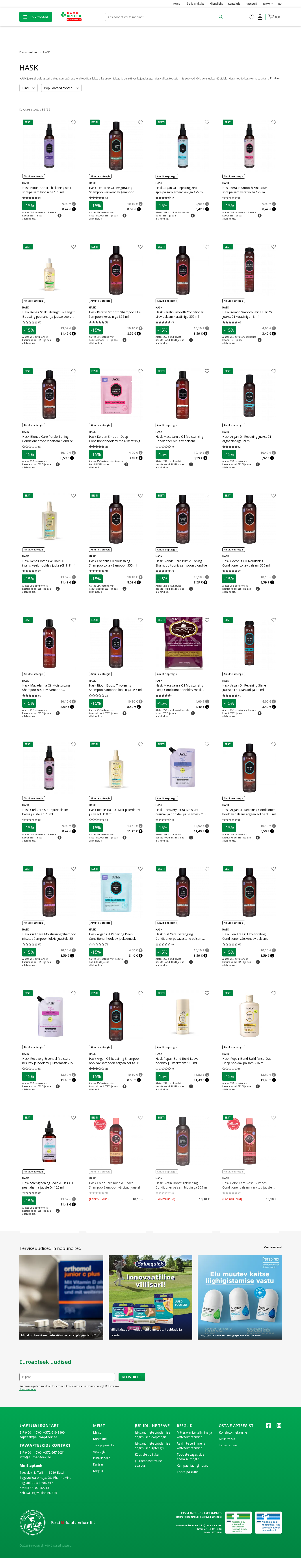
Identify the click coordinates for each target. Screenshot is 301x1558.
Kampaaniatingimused (192, 1465)
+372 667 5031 (54, 1452)
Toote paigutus (188, 1472)
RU (280, 4)
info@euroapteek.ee (35, 1457)
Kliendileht (216, 4)
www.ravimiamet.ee (187, 1525)
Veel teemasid (273, 1247)
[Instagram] (279, 1427)
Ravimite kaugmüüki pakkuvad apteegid (199, 1517)
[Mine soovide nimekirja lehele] (251, 17)
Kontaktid (234, 4)
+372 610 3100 (54, 1432)
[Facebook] (268, 1427)
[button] (28, 122)
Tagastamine (228, 1445)
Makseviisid (227, 1439)
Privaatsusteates (27, 1389)
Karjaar (98, 1464)
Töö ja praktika (194, 4)
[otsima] (221, 17)
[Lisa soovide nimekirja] (73, 123)
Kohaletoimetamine (233, 1432)
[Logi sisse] (260, 17)
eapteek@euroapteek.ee (38, 1437)
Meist (176, 4)
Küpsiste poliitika (147, 1454)
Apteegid (251, 4)
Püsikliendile (101, 1458)
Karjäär (98, 1471)
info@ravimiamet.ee (210, 1525)
